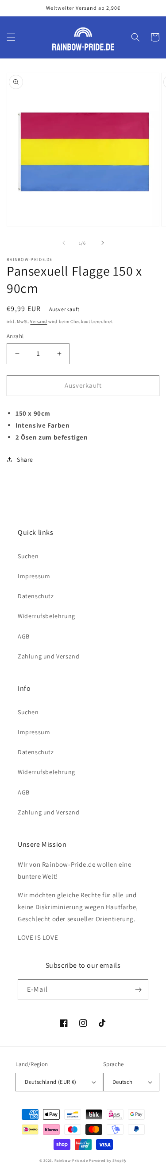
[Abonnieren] (138, 989)
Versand (38, 321)
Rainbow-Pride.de (71, 1160)
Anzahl (15, 336)
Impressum (34, 576)
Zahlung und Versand (48, 656)
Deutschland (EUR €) (51, 1082)
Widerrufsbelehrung (46, 616)
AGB (24, 636)
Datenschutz (36, 596)
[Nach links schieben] (63, 243)
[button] (11, 37)
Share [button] (25, 459)
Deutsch (122, 1082)
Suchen (28, 556)
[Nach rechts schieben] (102, 243)
